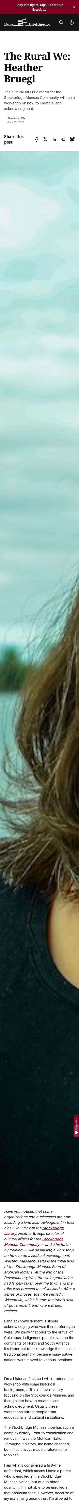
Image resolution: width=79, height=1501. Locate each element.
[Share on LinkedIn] (54, 139)
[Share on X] (45, 139)
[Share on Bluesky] (72, 139)
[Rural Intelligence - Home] (27, 22)
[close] (74, 7)
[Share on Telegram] (63, 139)
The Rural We (16, 118)
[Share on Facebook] (36, 139)
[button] (61, 22)
